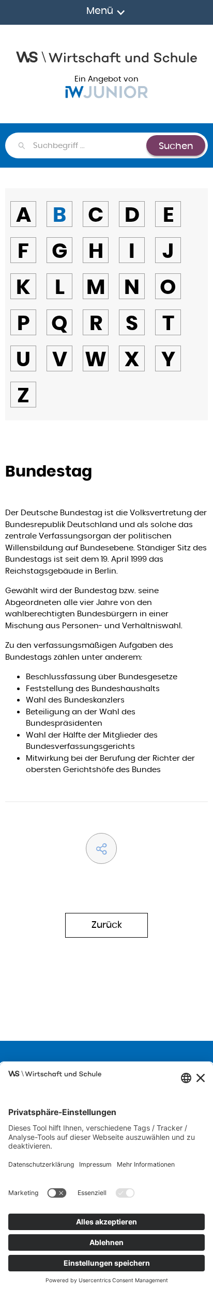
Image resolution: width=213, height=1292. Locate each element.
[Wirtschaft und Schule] (106, 56)
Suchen (176, 145)
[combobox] (89, 145)
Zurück (107, 924)
